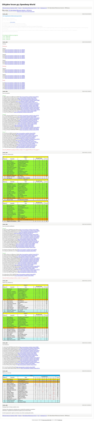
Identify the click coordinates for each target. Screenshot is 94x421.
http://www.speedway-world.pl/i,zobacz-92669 (29, 105)
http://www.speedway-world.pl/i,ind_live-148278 (15, 49)
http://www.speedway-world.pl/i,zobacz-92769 (30, 109)
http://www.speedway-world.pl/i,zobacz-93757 (30, 103)
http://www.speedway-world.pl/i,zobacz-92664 (27, 116)
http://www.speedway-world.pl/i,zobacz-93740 (27, 120)
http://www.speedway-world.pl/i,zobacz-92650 (27, 122)
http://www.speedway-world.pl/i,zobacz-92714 (29, 96)
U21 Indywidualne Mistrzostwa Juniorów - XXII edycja (20, 10)
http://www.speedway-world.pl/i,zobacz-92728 (28, 135)
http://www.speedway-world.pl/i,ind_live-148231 (15, 63)
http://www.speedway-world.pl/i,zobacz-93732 (29, 115)
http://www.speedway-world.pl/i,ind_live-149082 (15, 75)
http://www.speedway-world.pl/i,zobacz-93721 (29, 128)
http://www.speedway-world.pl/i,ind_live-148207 (15, 50)
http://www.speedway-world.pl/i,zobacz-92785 (27, 123)
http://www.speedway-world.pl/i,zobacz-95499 (30, 100)
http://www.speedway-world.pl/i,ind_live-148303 (15, 61)
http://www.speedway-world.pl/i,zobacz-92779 (23, 112)
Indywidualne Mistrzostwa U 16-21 (30, 7)
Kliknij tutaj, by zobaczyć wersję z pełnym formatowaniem (25, 11)
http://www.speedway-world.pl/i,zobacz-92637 (30, 127)
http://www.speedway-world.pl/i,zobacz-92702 (27, 145)
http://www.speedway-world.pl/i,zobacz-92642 (25, 101)
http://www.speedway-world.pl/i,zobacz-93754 (28, 99)
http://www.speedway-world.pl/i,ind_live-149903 (15, 86)
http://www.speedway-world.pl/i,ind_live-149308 (15, 76)
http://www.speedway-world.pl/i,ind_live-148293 (15, 55)
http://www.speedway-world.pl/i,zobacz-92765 (26, 146)
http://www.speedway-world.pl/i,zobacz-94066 (25, 143)
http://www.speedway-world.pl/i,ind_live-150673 (15, 88)
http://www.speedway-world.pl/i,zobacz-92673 (30, 107)
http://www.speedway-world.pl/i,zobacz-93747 (25, 140)
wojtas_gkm (5, 14)
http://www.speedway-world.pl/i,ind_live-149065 (15, 72)
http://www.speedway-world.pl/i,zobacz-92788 (29, 129)
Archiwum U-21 (43, 7)
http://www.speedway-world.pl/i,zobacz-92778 (29, 119)
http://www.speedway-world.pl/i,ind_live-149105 (15, 78)
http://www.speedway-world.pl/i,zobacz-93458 (28, 142)
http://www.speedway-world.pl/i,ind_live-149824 (15, 82)
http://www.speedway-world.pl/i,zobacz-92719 (27, 97)
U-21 (39, 7)
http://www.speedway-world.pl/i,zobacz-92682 (25, 137)
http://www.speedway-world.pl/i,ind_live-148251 (15, 56)
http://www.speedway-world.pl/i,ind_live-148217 (15, 52)
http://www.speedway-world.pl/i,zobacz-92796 (24, 125)
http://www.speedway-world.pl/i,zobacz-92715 (29, 121)
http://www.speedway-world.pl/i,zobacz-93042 (29, 108)
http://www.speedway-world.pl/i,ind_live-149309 (15, 70)
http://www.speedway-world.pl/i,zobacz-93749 (26, 133)
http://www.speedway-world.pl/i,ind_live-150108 (15, 85)
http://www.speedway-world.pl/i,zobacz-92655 (30, 117)
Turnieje (20, 7)
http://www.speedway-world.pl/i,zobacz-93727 (28, 102)
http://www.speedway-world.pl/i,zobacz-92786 (25, 134)
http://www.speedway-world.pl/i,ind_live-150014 (15, 87)
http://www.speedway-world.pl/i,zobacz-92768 (27, 110)
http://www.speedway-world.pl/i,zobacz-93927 (24, 126)
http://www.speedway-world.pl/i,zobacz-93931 (26, 136)
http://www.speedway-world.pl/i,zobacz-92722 (30, 139)
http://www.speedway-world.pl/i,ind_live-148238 (15, 58)
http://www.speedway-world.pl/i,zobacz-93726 (27, 141)
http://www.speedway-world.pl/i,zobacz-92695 (25, 147)
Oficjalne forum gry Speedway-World (18, 4)
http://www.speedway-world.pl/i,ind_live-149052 (15, 69)
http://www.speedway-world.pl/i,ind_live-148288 (15, 62)
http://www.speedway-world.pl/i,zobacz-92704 (29, 106)
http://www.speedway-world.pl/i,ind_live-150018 (15, 83)
